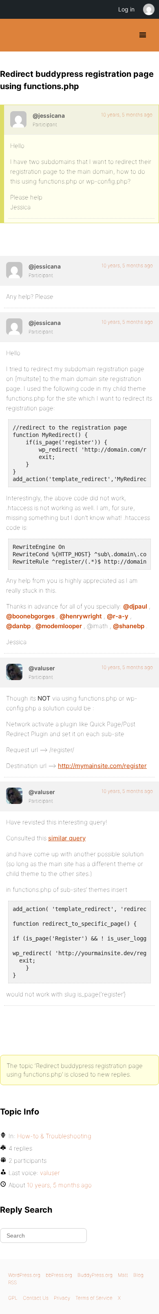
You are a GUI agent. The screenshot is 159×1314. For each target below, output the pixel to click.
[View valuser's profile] (14, 672)
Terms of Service (94, 1298)
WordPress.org (24, 1275)
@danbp (18, 626)
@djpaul (135, 606)
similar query (67, 838)
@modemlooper (58, 626)
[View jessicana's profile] (18, 119)
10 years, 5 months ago (126, 115)
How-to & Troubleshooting (54, 1136)
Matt (123, 1275)
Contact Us (36, 1298)
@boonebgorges (30, 616)
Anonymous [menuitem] (148, 9)
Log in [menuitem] (126, 9)
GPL (13, 1298)
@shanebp (128, 626)
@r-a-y (117, 616)
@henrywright (81, 616)
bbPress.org (59, 1275)
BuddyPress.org (13, 35)
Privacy (62, 1298)
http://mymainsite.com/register (102, 766)
